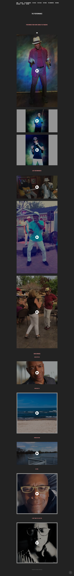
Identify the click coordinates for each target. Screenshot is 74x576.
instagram (18, 4)
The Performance (27, 2)
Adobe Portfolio (39, 569)
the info (21, 2)
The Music (45, 2)
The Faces (34, 2)
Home (17, 2)
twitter (23, 4)
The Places (39, 2)
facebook (57, 2)
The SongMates (51, 2)
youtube (27, 4)
